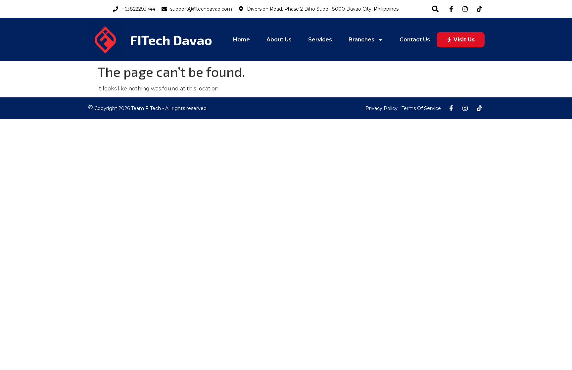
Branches (361, 39)
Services (320, 39)
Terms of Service (421, 108)
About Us (279, 39)
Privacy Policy (381, 108)
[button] (435, 9)
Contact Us (415, 39)
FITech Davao (171, 40)
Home (241, 39)
